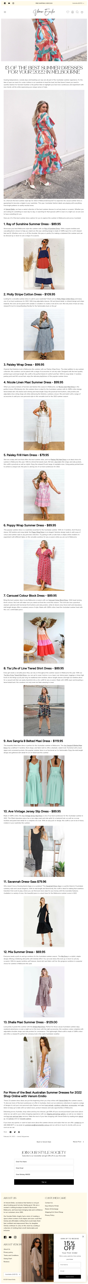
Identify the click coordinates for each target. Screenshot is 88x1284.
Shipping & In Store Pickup (54, 1212)
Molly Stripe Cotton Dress (66, 299)
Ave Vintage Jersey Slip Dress (32, 816)
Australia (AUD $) (77, 3)
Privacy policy (8, 1252)
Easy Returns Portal (52, 1206)
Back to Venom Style (44, 1142)
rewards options (25, 1119)
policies (11, 1119)
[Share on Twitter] (15, 1132)
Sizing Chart (8, 1259)
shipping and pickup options (56, 1114)
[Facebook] (5, 3)
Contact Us (49, 1203)
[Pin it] (19, 1132)
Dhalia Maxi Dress (39, 1027)
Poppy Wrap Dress (38, 532)
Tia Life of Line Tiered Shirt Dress (15, 675)
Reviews (6, 1262)
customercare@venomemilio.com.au (37, 1125)
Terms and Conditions (11, 1255)
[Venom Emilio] (44, 12)
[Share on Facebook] (10, 1132)
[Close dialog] (83, 1236)
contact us (78, 1123)
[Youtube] (9, 3)
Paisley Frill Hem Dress (58, 460)
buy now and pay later (14, 1116)
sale (82, 1105)
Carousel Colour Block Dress (58, 600)
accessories (73, 1105)
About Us (7, 1249)
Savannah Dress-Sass (53, 886)
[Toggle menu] (6, 12)
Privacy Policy (49, 1215)
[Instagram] (13, 3)
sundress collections (61, 1105)
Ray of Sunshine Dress (52, 229)
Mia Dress (64, 956)
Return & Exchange (51, 1209)
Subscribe (70, 1277)
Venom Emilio (10, 209)
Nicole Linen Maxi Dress (67, 387)
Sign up (44, 1182)
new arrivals (49, 1105)
